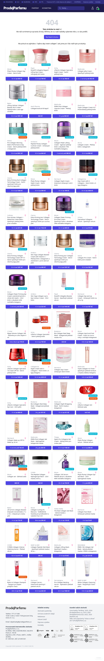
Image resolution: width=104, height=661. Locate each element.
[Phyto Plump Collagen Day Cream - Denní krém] (16, 56)
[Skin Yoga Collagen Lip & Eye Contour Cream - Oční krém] (40, 280)
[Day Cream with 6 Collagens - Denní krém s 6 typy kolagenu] (87, 166)
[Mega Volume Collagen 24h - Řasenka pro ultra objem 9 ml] (16, 319)
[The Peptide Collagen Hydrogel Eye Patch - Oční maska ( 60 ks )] (40, 460)
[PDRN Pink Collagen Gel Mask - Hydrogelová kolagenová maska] (40, 425)
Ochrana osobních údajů (46, 614)
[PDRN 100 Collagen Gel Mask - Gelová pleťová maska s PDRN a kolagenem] (87, 533)
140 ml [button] (87, 377)
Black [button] (40, 520)
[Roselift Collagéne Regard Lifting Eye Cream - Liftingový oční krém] (40, 56)
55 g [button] (64, 116)
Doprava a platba (88, 2)
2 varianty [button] (87, 79)
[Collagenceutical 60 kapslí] (40, 91)
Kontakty (97, 2)
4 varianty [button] (17, 448)
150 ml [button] (87, 591)
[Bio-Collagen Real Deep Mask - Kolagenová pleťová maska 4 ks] (63, 319)
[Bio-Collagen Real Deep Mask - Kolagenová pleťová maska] (40, 390)
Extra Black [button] (17, 342)
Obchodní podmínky (44, 611)
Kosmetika (46, 8)
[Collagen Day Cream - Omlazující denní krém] (63, 355)
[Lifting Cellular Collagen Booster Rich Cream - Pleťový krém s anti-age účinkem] (16, 91)
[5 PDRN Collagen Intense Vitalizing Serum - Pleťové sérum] (16, 533)
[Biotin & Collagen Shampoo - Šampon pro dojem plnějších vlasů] (16, 568)
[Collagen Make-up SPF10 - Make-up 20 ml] (16, 425)
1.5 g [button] (87, 483)
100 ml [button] (87, 342)
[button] (40, 116)
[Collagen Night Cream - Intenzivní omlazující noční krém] (63, 166)
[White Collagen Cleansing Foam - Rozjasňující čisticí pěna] (87, 568)
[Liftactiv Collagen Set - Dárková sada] (87, 390)
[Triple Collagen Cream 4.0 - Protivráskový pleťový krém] (87, 91)
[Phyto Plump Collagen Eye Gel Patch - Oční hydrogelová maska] (87, 460)
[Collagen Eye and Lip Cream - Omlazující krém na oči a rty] (87, 280)
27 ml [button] (64, 556)
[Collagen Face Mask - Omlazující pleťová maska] (87, 496)
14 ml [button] (17, 520)
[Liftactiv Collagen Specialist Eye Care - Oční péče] (16, 390)
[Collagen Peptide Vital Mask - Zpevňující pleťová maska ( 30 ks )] (40, 533)
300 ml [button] (17, 591)
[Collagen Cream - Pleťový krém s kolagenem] (87, 129)
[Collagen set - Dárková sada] (16, 460)
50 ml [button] (17, 79)
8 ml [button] (87, 520)
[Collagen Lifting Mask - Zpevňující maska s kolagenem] (63, 533)
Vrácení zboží (42, 619)
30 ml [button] (87, 228)
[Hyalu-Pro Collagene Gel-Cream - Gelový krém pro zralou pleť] (63, 425)
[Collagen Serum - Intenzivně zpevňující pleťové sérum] (40, 568)
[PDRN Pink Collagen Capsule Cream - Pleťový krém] (63, 91)
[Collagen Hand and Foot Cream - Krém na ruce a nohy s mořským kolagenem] (87, 319)
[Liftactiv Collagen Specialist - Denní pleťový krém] (40, 319)
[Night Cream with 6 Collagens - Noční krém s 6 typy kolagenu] (40, 355)
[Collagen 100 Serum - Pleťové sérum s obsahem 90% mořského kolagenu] (63, 460)
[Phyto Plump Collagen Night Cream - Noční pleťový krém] (40, 166)
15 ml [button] (40, 79)
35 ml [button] (63, 520)
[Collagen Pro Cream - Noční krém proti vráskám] (87, 241)
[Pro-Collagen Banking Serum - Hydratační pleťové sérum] (63, 568)
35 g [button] (87, 556)
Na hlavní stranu (52, 37)
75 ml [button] (63, 412)
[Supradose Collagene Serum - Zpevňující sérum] (87, 203)
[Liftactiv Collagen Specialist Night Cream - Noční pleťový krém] (63, 56)
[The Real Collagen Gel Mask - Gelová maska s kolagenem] (63, 496)
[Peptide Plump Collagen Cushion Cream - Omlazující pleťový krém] (40, 129)
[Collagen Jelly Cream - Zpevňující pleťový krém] (87, 56)
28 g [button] (40, 448)
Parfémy (35, 8)
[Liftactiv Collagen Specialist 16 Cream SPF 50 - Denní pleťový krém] (16, 355)
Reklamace (41, 617)
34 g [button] (40, 412)
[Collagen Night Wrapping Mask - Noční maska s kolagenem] (63, 390)
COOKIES (98, 658)
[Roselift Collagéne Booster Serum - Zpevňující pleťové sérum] (63, 280)
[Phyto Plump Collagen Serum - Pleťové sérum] (87, 425)
